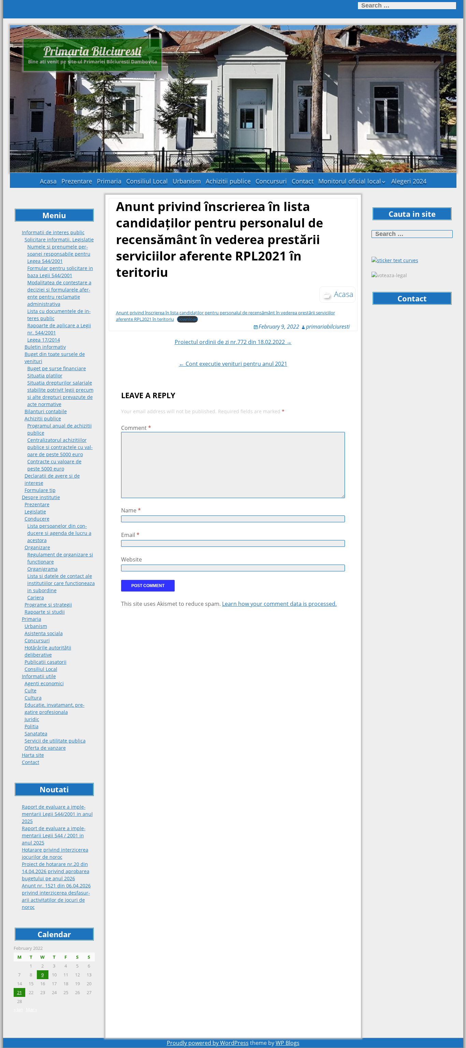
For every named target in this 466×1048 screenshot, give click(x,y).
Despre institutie (41, 497)
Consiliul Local (147, 181)
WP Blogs (288, 1043)
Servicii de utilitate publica (55, 740)
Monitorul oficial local (349, 181)
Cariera (35, 597)
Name (131, 510)
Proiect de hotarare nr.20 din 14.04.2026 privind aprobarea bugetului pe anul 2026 (55, 871)
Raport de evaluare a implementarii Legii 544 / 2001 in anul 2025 (54, 835)
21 (19, 992)
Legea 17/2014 (43, 339)
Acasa (48, 181)
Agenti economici (44, 683)
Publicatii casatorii (46, 662)
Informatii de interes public (53, 232)
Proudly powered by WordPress (208, 1043)
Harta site (33, 755)
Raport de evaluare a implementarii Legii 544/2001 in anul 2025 (57, 814)
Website (131, 559)
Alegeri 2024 (408, 181)
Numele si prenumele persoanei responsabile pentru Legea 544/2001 (58, 253)
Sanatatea (36, 733)
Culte (31, 690)
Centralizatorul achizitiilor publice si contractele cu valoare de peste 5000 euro (60, 447)
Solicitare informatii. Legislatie (59, 239)
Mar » (31, 1009)
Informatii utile (39, 676)
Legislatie (35, 511)
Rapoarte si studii (45, 612)
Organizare (37, 547)
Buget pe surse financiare (56, 368)
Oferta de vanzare (45, 748)
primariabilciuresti (328, 326)
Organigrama (42, 569)
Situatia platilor (44, 375)
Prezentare (76, 181)
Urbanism (187, 181)
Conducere (37, 518)
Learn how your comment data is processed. (279, 604)
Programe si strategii (48, 604)
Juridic (32, 719)
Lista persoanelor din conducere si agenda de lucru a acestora (59, 533)
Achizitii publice (228, 181)
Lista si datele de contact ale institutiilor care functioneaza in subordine (61, 583)
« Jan (18, 1009)
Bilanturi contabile (46, 411)
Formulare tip (40, 490)
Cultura (33, 697)
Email (130, 535)
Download (187, 319)
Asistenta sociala (44, 633)
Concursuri (271, 181)
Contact (303, 181)
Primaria (109, 181)
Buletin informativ (45, 347)
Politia (32, 726)
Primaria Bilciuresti (92, 51)
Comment (136, 428)
